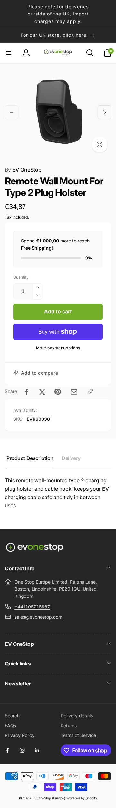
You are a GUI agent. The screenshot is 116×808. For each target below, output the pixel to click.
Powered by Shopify (81, 798)
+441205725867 (32, 606)
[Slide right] (104, 112)
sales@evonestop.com (38, 617)
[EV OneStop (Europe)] (34, 551)
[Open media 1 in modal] (58, 112)
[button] (9, 53)
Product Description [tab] (29, 458)
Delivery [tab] (71, 458)
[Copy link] (90, 392)
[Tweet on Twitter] (42, 392)
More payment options (58, 347)
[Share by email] (74, 392)
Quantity (21, 277)
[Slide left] (11, 112)
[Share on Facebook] (27, 392)
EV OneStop (23, 169)
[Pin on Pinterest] (57, 392)
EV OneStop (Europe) (49, 798)
